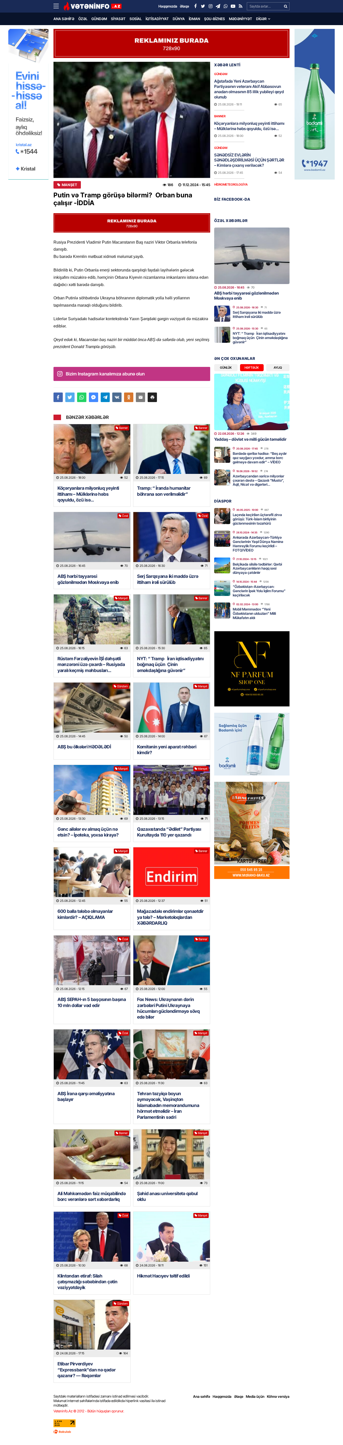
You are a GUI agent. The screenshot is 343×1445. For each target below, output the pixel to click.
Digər (261, 19)
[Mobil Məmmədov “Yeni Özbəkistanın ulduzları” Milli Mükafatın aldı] (222, 610)
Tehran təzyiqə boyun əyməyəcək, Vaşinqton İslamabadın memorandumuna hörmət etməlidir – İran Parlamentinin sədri (168, 1105)
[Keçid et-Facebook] (195, 6)
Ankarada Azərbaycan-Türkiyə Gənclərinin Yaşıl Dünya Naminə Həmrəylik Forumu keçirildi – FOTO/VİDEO (258, 543)
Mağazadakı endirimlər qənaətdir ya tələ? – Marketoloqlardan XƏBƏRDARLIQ (170, 917)
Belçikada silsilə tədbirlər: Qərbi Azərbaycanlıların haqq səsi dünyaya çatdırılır (257, 568)
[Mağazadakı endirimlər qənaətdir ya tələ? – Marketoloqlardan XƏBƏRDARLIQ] (171, 876)
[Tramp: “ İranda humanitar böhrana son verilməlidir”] (171, 453)
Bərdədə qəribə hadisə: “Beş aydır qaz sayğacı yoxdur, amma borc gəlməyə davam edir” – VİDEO (260, 457)
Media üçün (255, 1396)
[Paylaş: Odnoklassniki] (128, 397)
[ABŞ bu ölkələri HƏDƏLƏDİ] (92, 711)
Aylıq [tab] (278, 367)
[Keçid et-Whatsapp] (225, 6)
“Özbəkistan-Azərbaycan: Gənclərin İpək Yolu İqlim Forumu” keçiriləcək (259, 590)
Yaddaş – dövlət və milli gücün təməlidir (250, 439)
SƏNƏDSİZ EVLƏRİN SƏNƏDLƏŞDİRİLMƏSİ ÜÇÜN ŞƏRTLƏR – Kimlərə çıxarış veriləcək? (249, 160)
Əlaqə (238, 1396)
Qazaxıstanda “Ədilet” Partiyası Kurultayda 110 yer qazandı (169, 832)
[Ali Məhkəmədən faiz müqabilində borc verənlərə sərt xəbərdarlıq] (92, 1158)
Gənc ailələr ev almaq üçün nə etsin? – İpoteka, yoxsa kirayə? (88, 832)
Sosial (136, 19)
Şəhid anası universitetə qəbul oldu (167, 1196)
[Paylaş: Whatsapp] (81, 397)
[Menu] (58, 6)
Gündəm (99, 19)
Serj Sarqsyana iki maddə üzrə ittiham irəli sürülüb (167, 579)
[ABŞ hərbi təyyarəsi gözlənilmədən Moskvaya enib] (92, 541)
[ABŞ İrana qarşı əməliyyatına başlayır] (92, 1058)
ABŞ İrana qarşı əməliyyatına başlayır (86, 1096)
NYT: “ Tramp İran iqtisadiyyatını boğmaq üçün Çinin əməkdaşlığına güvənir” (170, 664)
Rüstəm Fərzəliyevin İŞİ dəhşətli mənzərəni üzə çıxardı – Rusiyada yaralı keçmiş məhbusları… (91, 664)
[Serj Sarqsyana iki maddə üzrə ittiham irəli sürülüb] (171, 541)
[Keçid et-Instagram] (210, 6)
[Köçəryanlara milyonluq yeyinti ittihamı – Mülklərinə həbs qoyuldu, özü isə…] (92, 453)
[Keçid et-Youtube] (233, 6)
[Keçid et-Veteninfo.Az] (93, 6)
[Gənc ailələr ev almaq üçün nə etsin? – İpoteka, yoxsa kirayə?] (92, 793)
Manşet (69, 185)
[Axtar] (285, 6)
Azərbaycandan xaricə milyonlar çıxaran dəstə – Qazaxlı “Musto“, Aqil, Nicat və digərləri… (258, 480)
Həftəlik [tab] (252, 367)
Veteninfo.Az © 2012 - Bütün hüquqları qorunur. (88, 1411)
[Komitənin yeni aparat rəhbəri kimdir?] (171, 711)
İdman (194, 19)
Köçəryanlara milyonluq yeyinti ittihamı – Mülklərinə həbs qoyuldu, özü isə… (88, 494)
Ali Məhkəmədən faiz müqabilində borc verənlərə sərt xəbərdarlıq (92, 1196)
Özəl (82, 19)
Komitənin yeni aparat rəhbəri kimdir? (166, 749)
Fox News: (168, 1008)
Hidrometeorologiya (231, 184)
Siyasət (118, 19)
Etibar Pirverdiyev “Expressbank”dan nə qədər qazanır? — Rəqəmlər (87, 1369)
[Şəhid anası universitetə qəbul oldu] (171, 1158)
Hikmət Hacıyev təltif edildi (163, 1276)
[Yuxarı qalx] (329, 1431)
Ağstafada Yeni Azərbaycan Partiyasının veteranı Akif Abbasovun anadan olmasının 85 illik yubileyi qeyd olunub (249, 89)
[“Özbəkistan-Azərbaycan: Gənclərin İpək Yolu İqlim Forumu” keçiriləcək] (222, 588)
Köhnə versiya (278, 1396)
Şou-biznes (214, 19)
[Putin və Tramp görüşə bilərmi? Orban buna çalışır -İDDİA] (131, 120)
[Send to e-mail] (140, 397)
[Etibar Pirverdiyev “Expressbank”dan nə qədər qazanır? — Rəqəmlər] (92, 1328)
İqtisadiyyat (157, 19)
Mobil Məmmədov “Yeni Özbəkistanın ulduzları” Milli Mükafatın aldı (254, 613)
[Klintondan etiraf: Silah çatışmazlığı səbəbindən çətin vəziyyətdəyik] (92, 1240)
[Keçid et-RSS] (240, 6)
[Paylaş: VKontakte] (117, 397)
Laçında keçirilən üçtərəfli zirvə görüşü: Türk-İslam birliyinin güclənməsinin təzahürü (257, 519)
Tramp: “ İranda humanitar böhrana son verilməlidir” (164, 490)
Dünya (179, 19)
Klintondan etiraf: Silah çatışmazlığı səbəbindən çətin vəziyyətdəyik (87, 1281)
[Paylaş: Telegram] (105, 397)
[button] (152, 397)
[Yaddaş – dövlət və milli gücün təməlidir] (252, 402)
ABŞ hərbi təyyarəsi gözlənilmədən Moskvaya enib (88, 579)
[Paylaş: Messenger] (93, 397)
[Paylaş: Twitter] (70, 397)
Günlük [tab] (226, 367)
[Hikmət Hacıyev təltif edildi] (171, 1240)
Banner (123, 428)
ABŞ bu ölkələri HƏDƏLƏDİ (84, 746)
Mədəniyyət (240, 19)
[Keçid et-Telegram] (218, 6)
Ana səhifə (63, 19)
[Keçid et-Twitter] (203, 6)
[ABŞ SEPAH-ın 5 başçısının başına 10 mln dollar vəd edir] (92, 964)
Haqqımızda (222, 1396)
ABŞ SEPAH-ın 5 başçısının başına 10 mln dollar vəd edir (92, 1002)
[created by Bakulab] (171, 1432)
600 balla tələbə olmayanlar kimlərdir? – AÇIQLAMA (85, 914)
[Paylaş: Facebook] (58, 397)
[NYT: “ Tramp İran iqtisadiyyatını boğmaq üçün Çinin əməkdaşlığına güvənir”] (171, 623)
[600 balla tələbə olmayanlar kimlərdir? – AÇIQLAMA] (92, 876)
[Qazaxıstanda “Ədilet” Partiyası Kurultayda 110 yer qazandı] (171, 793)
